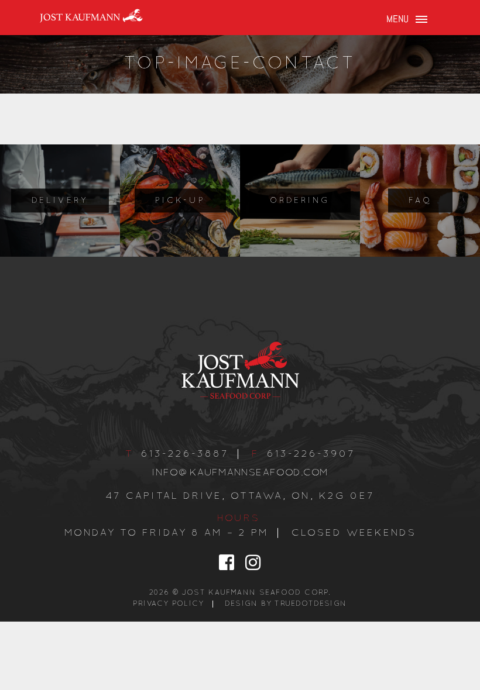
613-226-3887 (185, 454)
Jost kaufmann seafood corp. (256, 593)
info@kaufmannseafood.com (240, 472)
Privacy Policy (168, 604)
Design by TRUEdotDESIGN (286, 604)
